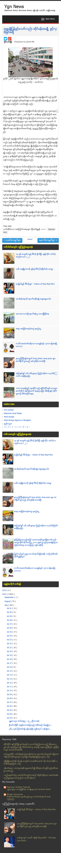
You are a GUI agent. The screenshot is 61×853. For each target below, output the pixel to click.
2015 (4, 590)
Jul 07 (9, 702)
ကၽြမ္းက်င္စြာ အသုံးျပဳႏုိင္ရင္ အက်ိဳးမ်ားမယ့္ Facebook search (29, 789)
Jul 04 (9, 714)
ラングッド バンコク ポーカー (17, 427)
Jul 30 (9, 612)
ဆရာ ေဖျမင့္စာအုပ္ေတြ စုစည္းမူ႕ (28, 329)
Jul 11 (9, 686)
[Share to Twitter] (5, 38)
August (8, 601)
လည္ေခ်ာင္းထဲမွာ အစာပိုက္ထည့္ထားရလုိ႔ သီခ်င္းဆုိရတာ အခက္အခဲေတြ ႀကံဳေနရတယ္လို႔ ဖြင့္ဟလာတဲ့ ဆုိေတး (31, 777)
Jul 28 (9, 620)
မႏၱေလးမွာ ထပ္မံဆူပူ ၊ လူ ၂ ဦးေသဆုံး (24, 721)
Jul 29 (9, 616)
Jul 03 (9, 718)
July (6, 605)
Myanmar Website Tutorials (18, 787)
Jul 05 (9, 710)
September (9, 597)
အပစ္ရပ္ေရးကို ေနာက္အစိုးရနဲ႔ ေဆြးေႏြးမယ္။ (33, 299)
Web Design (9, 417)
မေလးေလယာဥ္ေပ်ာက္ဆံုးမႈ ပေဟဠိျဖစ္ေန (32, 314)
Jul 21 (9, 647)
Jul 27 (9, 624)
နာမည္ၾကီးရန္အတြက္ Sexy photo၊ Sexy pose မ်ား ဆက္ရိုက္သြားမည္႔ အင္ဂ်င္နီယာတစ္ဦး (36, 360)
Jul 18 (9, 659)
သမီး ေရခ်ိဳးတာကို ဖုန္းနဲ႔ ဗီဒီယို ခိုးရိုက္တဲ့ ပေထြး (34, 269)
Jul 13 (9, 679)
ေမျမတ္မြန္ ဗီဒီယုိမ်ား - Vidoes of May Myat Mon (35, 284)
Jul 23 (9, 639)
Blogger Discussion (15, 794)
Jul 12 (9, 683)
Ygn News (14, 7)
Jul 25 (9, 632)
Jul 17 (9, 663)
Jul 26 (9, 628)
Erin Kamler (9, 410)
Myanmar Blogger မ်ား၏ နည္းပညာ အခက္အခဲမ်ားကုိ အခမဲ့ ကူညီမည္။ (28, 798)
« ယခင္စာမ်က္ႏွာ (12, 240)
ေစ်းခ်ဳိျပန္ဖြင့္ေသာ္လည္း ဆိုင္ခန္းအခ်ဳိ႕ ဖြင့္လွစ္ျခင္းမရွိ (30, 31)
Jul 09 (9, 694)
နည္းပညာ (8, 423)
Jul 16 (9, 667)
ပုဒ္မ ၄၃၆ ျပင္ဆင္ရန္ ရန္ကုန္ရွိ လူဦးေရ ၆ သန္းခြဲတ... (30, 729)
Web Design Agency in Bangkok (17, 420)
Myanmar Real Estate (13, 413)
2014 (4, 594)
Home (29, 239)
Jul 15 (9, 671)
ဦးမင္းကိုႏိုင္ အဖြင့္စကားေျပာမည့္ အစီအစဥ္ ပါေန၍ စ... (30, 725)
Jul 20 (9, 651)
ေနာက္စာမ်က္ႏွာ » (48, 240)
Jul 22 (9, 643)
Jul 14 (9, 675)
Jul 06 (9, 706)
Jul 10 (9, 690)
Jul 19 (9, 655)
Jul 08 (9, 698)
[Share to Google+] (9, 38)
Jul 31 (9, 608)
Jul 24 (9, 636)
